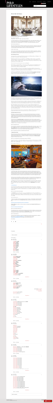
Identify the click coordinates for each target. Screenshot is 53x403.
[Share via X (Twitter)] (13, 221)
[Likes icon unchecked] (13, 278)
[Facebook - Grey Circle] (45, 3)
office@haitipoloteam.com (13, 400)
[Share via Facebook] (11, 221)
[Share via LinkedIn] (15, 221)
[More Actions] (41, 239)
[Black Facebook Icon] (41, 399)
